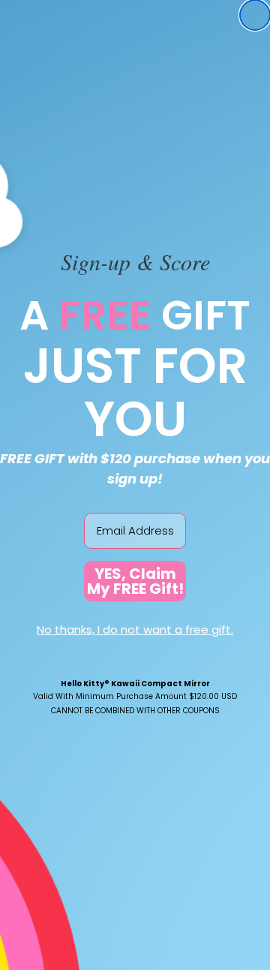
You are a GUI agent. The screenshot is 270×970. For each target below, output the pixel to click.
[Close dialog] (255, 15)
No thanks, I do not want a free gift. (135, 629)
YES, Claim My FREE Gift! (135, 581)
